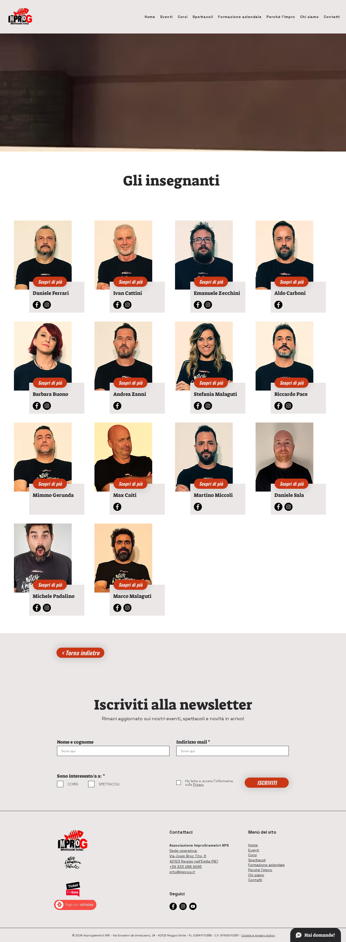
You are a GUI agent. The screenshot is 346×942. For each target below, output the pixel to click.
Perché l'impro (260, 870)
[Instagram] (47, 305)
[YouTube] (193, 906)
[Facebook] (37, 305)
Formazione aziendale (266, 865)
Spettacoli (257, 860)
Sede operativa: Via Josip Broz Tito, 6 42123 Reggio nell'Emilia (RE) (193, 856)
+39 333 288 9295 (185, 866)
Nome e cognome (75, 742)
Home (253, 845)
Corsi (252, 855)
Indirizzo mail (191, 742)
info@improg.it (182, 872)
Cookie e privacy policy (258, 935)
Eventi (253, 850)
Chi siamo (256, 875)
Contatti (255, 880)
